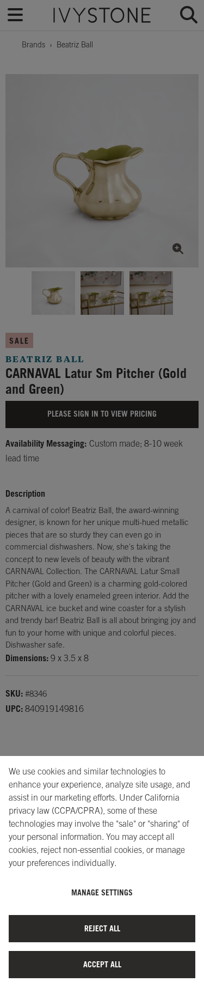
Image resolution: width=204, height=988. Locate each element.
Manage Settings (102, 892)
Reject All (102, 928)
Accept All (102, 964)
